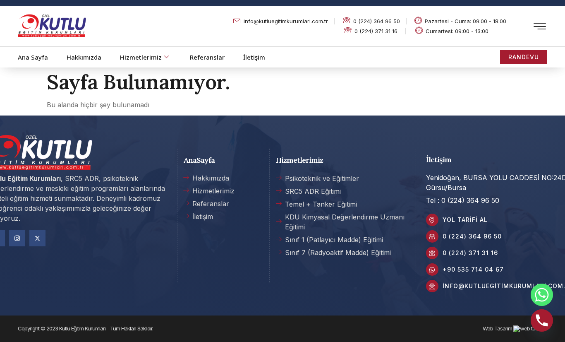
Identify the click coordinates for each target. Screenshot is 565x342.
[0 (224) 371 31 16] (432, 253)
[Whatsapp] (542, 295)
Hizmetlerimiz (141, 57)
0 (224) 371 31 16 (470, 252)
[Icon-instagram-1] (17, 238)
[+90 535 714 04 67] (432, 269)
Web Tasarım (497, 328)
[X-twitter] (37, 238)
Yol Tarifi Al (465, 219)
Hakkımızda (84, 57)
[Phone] (542, 320)
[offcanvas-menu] (540, 27)
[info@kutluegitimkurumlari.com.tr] (432, 286)
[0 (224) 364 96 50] (432, 236)
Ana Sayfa (33, 57)
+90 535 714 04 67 (473, 269)
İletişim (254, 57)
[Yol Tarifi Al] (432, 220)
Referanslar (207, 57)
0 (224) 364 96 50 (472, 236)
